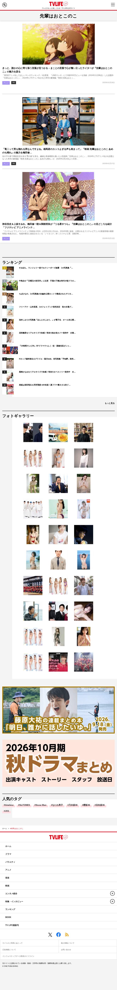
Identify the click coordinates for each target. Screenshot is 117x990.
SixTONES (24, 805)
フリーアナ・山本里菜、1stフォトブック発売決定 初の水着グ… (46, 307)
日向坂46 (100, 805)
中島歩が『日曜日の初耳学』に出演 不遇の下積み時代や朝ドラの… (47, 281)
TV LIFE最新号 (12, 925)
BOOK (8, 917)
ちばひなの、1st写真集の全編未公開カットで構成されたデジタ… (46, 294)
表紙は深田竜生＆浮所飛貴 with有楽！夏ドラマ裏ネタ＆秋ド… (45, 385)
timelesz (9, 805)
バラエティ (10, 862)
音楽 (7, 878)
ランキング (10, 909)
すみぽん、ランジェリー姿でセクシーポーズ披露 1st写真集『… (46, 268)
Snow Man (41, 805)
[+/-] (112, 893)
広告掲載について (9, 950)
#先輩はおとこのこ (16, 828)
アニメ (6, 83)
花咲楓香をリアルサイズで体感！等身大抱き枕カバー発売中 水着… (47, 333)
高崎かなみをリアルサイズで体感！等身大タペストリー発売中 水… (47, 372)
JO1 (7, 811)
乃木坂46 (73, 805)
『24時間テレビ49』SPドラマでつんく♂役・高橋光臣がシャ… (45, 346)
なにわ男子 (57, 805)
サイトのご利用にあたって (12, 943)
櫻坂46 (86, 805)
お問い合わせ (66, 950)
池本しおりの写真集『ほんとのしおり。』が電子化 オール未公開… (47, 320)
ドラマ (8, 854)
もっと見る (110, 403)
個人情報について (67, 943)
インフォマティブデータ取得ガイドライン (18, 956)
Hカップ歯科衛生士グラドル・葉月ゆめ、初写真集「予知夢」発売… (47, 359)
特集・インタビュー (14, 901)
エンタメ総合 (11, 893)
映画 (7, 886)
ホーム (4, 828)
